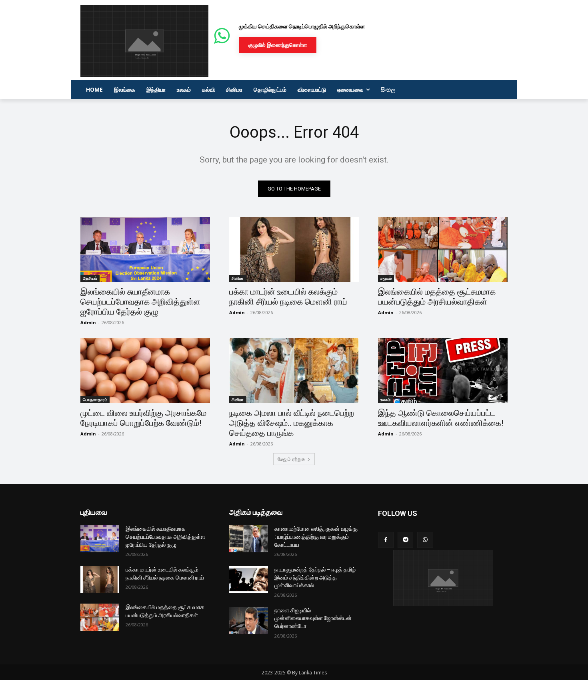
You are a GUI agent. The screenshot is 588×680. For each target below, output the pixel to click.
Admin (88, 322)
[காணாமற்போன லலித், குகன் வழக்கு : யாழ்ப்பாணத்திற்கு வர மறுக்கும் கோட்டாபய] (248, 538)
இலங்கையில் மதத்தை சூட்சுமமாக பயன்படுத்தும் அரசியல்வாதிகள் (437, 297)
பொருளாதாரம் (95, 399)
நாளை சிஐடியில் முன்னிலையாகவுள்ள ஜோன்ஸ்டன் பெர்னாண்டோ (313, 618)
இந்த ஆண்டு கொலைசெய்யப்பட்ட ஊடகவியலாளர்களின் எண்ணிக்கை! (440, 418)
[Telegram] (405, 540)
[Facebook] (386, 540)
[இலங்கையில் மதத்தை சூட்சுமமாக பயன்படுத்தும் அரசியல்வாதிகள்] (443, 249)
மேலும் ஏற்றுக (291, 458)
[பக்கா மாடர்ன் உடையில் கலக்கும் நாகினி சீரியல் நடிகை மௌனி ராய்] (294, 249)
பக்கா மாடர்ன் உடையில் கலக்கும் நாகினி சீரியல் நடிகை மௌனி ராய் (288, 297)
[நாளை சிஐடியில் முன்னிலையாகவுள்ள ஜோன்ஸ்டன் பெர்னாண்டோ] (248, 620)
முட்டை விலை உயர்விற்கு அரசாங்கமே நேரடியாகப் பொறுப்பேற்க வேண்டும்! (143, 418)
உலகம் (385, 399)
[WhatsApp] (425, 540)
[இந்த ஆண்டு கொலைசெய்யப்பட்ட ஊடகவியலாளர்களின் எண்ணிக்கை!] (443, 370)
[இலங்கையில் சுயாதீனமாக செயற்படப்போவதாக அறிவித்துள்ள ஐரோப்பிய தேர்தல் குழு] (145, 249)
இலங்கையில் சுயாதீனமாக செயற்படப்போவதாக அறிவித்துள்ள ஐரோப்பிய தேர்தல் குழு (140, 302)
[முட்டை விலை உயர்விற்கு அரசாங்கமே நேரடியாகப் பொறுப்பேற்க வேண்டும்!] (145, 370)
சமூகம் (386, 278)
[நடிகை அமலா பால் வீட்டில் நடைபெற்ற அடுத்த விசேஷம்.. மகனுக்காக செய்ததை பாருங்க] (294, 370)
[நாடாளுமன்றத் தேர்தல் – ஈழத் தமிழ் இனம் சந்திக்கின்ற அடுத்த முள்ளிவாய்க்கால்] (248, 579)
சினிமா (238, 278)
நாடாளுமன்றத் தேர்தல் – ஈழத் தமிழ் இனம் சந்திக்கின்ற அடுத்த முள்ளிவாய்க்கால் (315, 577)
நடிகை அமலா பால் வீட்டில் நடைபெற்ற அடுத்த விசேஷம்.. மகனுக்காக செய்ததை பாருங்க (291, 423)
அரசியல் (90, 278)
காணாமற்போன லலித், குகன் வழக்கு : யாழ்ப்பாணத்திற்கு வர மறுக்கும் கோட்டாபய (316, 537)
